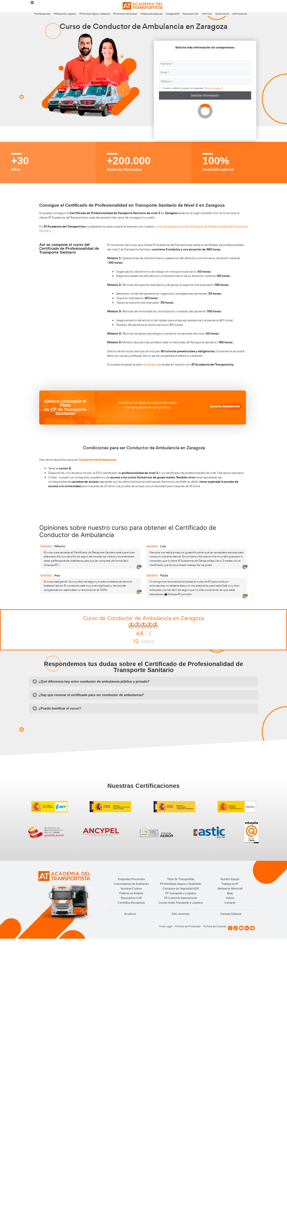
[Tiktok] (235, 928)
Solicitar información (205, 95)
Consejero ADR (173, 13)
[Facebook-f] (230, 928)
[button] (143, 681)
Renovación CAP (190, 13)
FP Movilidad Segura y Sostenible (94, 13)
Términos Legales (212, 88)
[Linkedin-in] (246, 928)
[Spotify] (252, 928)
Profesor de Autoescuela (151, 13)
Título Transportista (42, 13)
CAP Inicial (207, 13)
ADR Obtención (239, 13)
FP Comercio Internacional (125, 13)
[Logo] (143, 6)
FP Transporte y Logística (65, 13)
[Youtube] (241, 928)
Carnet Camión (222, 13)
